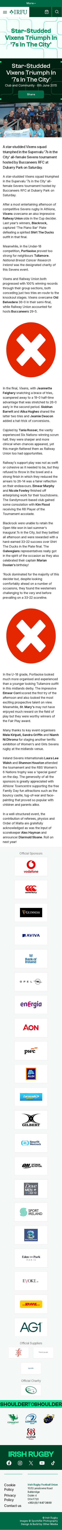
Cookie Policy (10, 1487)
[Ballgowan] (31, 1235)
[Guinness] (31, 912)
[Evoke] (31, 1281)
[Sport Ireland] (31, 1212)
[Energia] (31, 1005)
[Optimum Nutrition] (31, 1166)
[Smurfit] (31, 1143)
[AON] (31, 1027)
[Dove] (31, 1189)
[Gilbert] (31, 1120)
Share (31, 94)
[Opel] (31, 981)
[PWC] (31, 1051)
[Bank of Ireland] (31, 958)
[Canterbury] (31, 889)
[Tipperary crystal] (43, 1352)
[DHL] (31, 1304)
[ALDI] (31, 1074)
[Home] (18, 12)
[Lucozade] (31, 1097)
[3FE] (18, 1352)
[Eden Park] (31, 1258)
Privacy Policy (10, 1497)
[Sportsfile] (31, 1368)
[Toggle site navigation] (5, 12)
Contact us (12, 1506)
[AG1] (31, 1327)
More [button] (30, 3)
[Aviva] (31, 935)
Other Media (50, 1524)
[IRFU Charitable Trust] (31, 1390)
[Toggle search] (57, 12)
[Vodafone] (31, 866)
